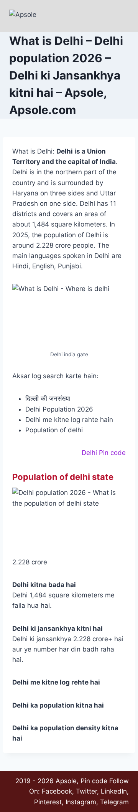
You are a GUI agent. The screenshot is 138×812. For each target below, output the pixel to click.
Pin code (93, 781)
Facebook (57, 791)
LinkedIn (114, 791)
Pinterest (48, 802)
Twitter (86, 791)
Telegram (114, 802)
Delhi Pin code (104, 452)
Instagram (81, 802)
